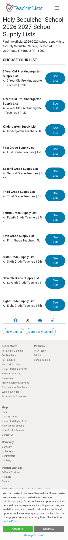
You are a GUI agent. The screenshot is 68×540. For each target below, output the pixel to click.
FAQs (5, 412)
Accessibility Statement (14, 396)
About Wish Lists (11, 364)
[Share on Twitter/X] (28, 320)
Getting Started (10, 416)
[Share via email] (40, 320)
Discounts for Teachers (14, 387)
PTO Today (40, 350)
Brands (5, 481)
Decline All (49, 528)
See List (59, 78)
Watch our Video (10, 391)
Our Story (7, 446)
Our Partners (8, 455)
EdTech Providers (11, 472)
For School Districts (12, 350)
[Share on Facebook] (15, 320)
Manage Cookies (33, 535)
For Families (8, 359)
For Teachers (9, 355)
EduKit (37, 355)
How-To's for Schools (13, 425)
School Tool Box (42, 359)
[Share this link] (52, 320)
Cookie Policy (10, 521)
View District (13, 332)
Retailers (6, 476)
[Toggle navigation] (57, 8)
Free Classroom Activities (15, 382)
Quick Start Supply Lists (14, 369)
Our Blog (6, 460)
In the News (8, 451)
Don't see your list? (40, 332)
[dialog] (34, 514)
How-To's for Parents (13, 430)
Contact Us (8, 434)
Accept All (17, 528)
